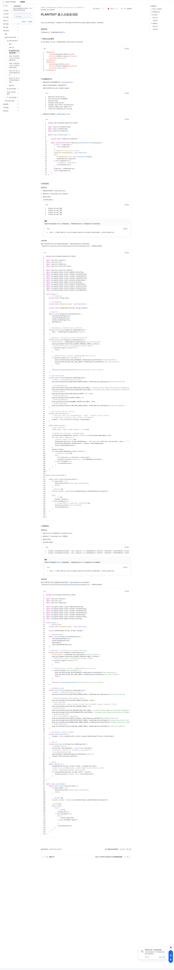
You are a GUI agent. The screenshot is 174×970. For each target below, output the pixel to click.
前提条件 (153, 6)
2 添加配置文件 (155, 12)
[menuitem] (11, 33)
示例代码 (155, 20)
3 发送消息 (154, 14)
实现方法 (155, 17)
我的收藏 (129, 8)
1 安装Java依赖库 (156, 9)
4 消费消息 (154, 23)
